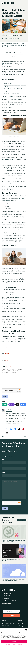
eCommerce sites (11, 140)
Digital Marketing (5, 38)
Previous (3, 436)
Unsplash (17, 136)
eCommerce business (6, 63)
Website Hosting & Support (7, 626)
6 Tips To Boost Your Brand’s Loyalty (12, 93)
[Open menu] (25, 3)
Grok (17, 404)
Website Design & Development (8, 623)
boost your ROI (17, 297)
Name (5, 347)
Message (6, 366)
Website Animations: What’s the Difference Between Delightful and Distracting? (13, 541)
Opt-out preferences (10, 644)
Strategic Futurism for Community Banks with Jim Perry (11, 560)
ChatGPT (4, 404)
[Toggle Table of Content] (20, 52)
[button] (26, 630)
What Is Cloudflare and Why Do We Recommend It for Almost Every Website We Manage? (14, 580)
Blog (19, 625)
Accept (14, 641)
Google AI (23, 404)
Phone (5, 360)
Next (25, 436)
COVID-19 (17, 99)
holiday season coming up (11, 96)
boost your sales (16, 314)
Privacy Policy (7, 91)
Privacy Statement (18, 644)
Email (5, 353)
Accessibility (20, 623)
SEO (13, 418)
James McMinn (8, 35)
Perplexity (11, 404)
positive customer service (7, 159)
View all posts (22, 519)
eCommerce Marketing (14, 38)
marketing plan (5, 214)
